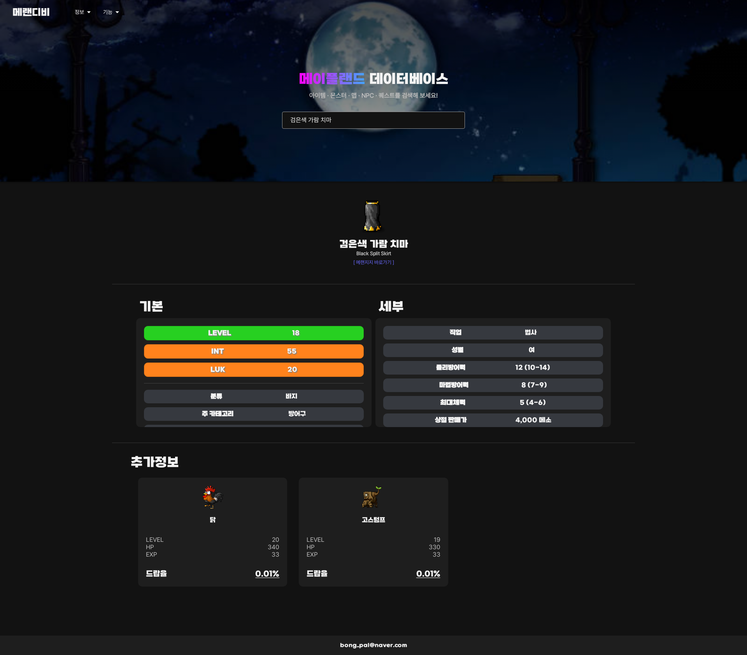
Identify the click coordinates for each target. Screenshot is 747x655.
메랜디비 (31, 13)
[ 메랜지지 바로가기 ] (373, 262)
